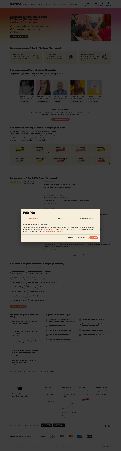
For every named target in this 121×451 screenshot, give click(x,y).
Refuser (70, 237)
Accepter (94, 237)
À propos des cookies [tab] (87, 218)
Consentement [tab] (33, 218)
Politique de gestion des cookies (53, 231)
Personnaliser (81, 237)
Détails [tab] (60, 218)
